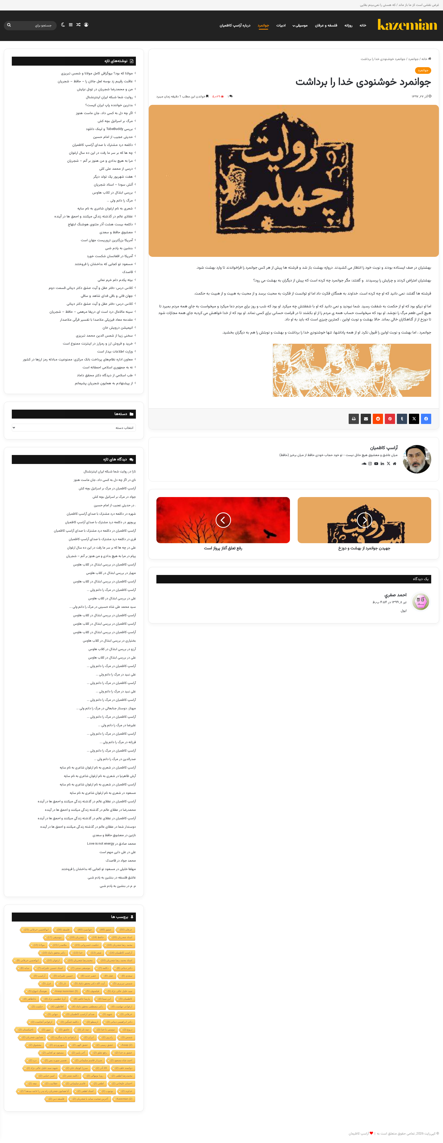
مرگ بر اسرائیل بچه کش (115, 121)
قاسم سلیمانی (75, 1083)
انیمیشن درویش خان (118, 327)
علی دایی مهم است (112, 852)
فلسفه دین (56, 1098)
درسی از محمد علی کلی (116, 168)
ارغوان (53, 960)
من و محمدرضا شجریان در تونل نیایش (105, 89)
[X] (414, 419)
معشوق (35, 1045)
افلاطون (57, 1006)
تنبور (46, 1029)
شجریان (77, 937)
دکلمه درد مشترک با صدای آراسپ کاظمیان (102, 145)
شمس (127, 1037)
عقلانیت (51, 1083)
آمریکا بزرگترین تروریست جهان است (107, 240)
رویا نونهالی (95, 1075)
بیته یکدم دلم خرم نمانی (115, 280)
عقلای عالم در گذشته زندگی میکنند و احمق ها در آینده (93, 216)
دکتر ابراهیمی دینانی (119, 1021)
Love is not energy (100, 843)
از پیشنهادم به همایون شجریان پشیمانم (104, 383)
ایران (89, 1037)
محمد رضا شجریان (119, 945)
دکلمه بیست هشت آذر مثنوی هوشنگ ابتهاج (100, 224)
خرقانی (126, 1014)
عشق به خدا (123, 1052)
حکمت (37, 1006)
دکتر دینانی (124, 968)
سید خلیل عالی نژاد (120, 991)
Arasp (127, 1045)
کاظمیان (125, 998)
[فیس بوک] (426, 419)
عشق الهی (80, 1045)
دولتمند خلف (123, 1068)
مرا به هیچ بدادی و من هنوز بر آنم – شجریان (100, 161)
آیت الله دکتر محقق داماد (90, 983)
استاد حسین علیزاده (50, 968)
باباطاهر (30, 998)
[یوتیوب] (376, 464)
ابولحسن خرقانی (28, 960)
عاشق (64, 1029)
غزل (47, 983)
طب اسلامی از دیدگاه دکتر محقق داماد (105, 375)
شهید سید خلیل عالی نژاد (42, 1068)
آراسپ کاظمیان (384, 448)
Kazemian (124, 1098)
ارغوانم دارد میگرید (63, 1037)
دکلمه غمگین (69, 1021)
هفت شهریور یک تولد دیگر (113, 176)
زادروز (107, 1037)
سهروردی (57, 1045)
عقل (109, 975)
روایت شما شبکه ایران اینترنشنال (109, 97)
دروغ (127, 1029)
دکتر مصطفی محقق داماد (87, 1006)
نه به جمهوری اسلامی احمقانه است (108, 367)
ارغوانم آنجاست (41, 1021)
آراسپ (39, 975)
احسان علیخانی (122, 1083)
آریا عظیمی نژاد (55, 998)
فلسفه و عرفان (326, 25)
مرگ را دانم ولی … (120, 200)
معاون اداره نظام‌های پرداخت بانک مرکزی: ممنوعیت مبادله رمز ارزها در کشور (78, 359)
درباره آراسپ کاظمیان (235, 25)
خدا (78, 952)
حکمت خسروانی (87, 945)
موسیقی (302, 25)
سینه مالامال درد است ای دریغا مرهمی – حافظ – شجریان (91, 312)
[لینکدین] (382, 464)
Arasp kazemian (66, 991)
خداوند (127, 1091)
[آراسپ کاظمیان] (407, 25)
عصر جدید (88, 975)
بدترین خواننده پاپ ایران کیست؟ (109, 105)
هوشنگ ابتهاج (37, 991)
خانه (363, 25)
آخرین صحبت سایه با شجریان (90, 1098)
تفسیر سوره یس (56, 1060)
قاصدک (127, 272)
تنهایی (53, 1014)
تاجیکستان (26, 1029)
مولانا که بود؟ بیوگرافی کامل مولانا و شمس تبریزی (97, 73)
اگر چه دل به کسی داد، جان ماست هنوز (104, 113)
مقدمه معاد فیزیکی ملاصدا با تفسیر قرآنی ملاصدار (96, 319)
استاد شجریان (122, 937)
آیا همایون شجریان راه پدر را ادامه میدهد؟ (45, 1091)
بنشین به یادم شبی (119, 248)
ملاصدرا (60, 945)
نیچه (33, 1083)
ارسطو (92, 1021)
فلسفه (63, 929)
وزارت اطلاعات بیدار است (115, 351)
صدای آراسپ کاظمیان (80, 1014)
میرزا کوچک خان (77, 1068)
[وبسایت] (394, 464)
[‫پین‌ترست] (390, 419)
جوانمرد (263, 25)
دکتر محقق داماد (54, 952)
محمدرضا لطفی (122, 1075)
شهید (107, 1014)
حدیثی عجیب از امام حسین (113, 137)
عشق (106, 929)
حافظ (98, 937)
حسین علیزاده (63, 975)
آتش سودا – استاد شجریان (113, 184)
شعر (96, 952)
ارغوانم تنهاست (122, 1006)
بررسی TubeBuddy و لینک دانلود (109, 129)
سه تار (83, 1029)
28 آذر (101, 1068)
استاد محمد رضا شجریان (116, 960)
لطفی (99, 1083)
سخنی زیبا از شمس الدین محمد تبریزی (104, 335)
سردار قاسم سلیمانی (88, 1060)
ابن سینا (104, 998)
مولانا (39, 945)
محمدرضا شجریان (80, 960)
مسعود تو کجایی (53, 1052)
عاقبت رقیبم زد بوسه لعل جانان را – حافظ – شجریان (95, 81)
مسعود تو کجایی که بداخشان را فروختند (104, 264)
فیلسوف (92, 991)
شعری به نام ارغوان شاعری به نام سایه (105, 208)
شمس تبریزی (122, 983)
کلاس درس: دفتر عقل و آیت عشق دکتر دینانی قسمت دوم (91, 288)
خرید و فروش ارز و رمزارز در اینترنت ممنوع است (98, 343)
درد (32, 1060)
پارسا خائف (82, 998)
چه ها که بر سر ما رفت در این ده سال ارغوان (101, 153)
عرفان (126, 929)
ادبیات (281, 25)
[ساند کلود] (364, 464)
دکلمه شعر (70, 1075)
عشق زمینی (104, 1045)
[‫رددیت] (378, 419)
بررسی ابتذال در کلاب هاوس (112, 192)
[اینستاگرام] (370, 464)
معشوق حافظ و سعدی (116, 232)
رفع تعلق (100, 1052)
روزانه (349, 25)
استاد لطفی (85, 1091)
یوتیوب (107, 1091)
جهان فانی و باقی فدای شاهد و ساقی (107, 296)
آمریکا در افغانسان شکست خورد (110, 256)
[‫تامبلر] (402, 419)
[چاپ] (354, 419)
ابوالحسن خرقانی (36, 929)
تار (62, 983)
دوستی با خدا (106, 1029)
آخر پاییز (78, 1052)
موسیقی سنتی (80, 968)
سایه (25, 968)
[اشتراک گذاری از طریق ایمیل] (366, 419)
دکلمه (103, 968)
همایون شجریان (32, 1037)
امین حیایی (47, 1075)
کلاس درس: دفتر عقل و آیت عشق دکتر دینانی (100, 304)
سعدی (127, 975)
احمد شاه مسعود (121, 1060)
